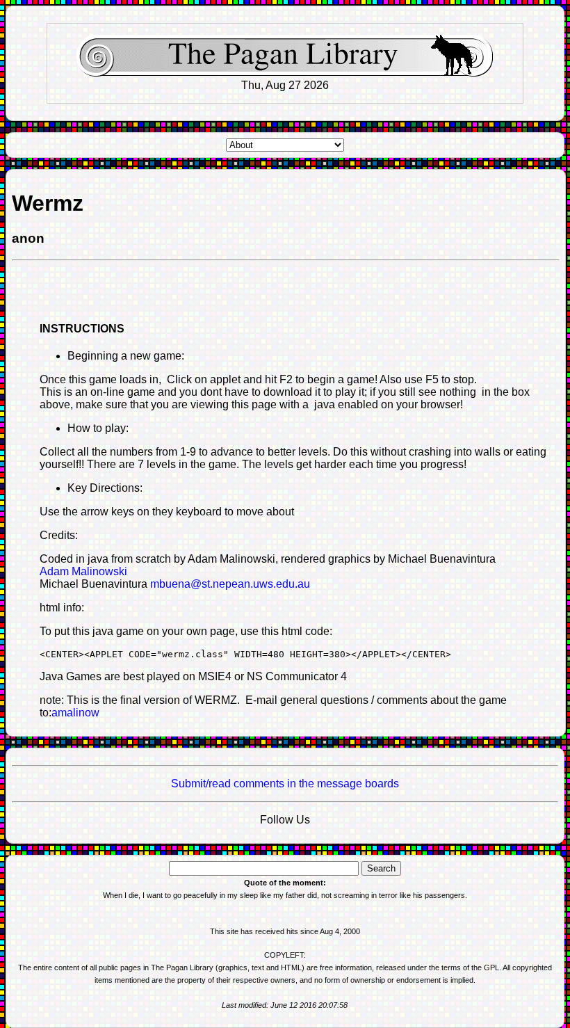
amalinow (75, 712)
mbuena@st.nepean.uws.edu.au (230, 584)
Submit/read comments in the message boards (285, 783)
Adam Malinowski (83, 571)
